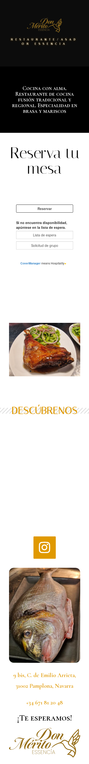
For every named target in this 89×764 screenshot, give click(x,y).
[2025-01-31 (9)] (44, 375)
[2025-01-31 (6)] (44, 661)
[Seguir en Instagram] (44, 547)
